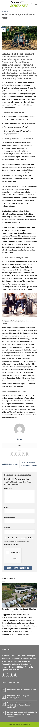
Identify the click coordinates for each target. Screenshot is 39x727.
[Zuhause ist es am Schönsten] (19, 4)
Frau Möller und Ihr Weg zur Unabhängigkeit (18, 697)
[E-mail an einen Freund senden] (23, 454)
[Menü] (36, 3)
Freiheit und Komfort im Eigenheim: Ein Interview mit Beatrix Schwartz (22, 713)
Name (6, 507)
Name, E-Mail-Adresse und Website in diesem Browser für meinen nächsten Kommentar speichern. (18, 541)
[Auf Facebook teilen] (15, 454)
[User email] (19, 445)
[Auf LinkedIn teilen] (27, 454)
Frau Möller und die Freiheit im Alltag (21, 689)
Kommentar (8, 488)
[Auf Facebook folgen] (3, 675)
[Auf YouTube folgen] (15, 675)
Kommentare (11, 716)
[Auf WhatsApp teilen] (11, 454)
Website (7, 527)
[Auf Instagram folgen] (7, 675)
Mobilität (5, 11)
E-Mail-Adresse (10, 517)
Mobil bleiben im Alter (10, 464)
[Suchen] (32, 4)
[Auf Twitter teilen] (19, 454)
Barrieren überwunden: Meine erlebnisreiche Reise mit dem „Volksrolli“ (19, 705)
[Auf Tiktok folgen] (11, 675)
